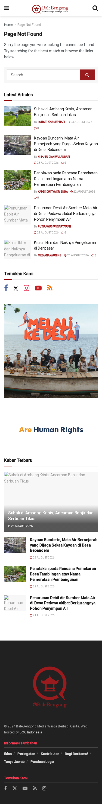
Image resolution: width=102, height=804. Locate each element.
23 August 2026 (81, 121)
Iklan (8, 754)
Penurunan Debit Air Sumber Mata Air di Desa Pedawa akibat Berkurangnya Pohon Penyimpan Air (65, 213)
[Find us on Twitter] (15, 288)
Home (8, 25)
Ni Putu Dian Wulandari (54, 156)
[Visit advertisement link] (51, 351)
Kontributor (50, 754)
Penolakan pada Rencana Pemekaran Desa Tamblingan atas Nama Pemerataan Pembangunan (65, 179)
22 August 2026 (84, 191)
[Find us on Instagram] (26, 288)
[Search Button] (95, 8)
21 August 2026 (47, 232)
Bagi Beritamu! (76, 754)
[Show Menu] (6, 8)
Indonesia (34, 732)
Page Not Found (29, 25)
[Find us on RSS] (49, 288)
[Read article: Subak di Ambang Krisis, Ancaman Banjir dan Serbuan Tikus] (17, 116)
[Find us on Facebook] (6, 288)
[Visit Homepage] (51, 8)
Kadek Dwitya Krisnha (53, 191)
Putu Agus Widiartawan (54, 226)
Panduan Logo (42, 762)
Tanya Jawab (14, 762)
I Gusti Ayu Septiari (51, 121)
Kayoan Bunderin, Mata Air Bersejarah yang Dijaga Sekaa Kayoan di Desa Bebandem (66, 144)
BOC (23, 732)
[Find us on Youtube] (38, 288)
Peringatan (26, 754)
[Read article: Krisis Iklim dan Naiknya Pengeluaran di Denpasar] (17, 249)
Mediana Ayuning (49, 255)
